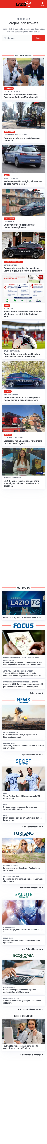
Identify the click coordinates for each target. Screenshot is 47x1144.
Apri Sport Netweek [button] (31, 826)
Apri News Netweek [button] (31, 754)
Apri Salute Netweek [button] (31, 949)
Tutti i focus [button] (35, 693)
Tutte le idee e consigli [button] (30, 1054)
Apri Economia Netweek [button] (29, 1009)
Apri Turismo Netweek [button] (30, 887)
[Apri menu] (4, 4)
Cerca (38, 38)
